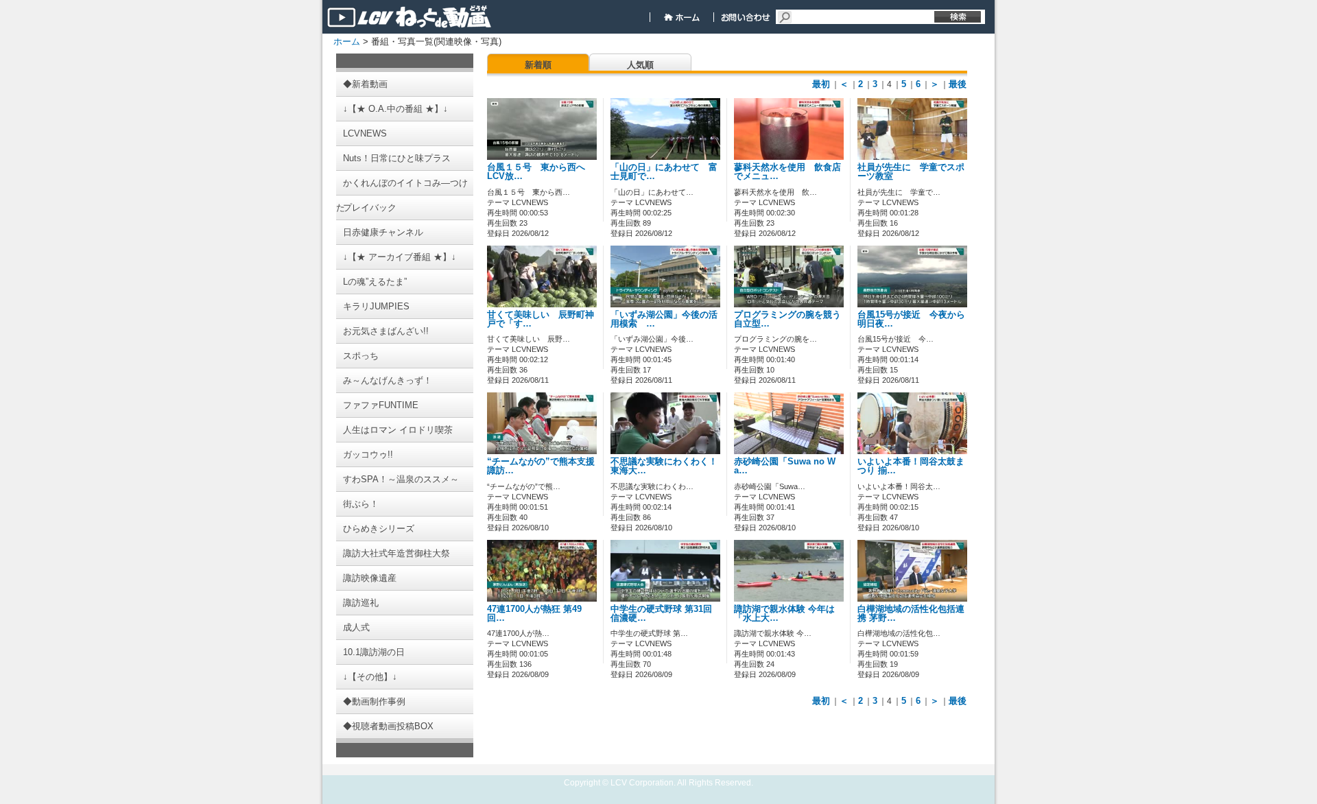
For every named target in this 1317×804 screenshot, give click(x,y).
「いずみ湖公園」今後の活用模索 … (663, 319)
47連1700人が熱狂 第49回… (534, 613)
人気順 (640, 65)
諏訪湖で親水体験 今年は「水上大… (784, 613)
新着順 (538, 65)
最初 (821, 84)
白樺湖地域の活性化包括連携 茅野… (910, 613)
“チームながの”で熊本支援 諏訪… (541, 466)
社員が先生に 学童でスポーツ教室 (910, 172)
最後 (957, 84)
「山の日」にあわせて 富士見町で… (663, 172)
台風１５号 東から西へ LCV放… (540, 172)
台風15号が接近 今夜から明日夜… (911, 319)
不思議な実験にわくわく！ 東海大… (663, 466)
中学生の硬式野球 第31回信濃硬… (661, 613)
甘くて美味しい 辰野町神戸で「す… (540, 319)
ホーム (346, 41)
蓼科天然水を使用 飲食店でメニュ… (787, 172)
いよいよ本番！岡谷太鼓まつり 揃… (910, 466)
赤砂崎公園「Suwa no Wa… (784, 466)
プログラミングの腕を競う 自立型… (792, 319)
